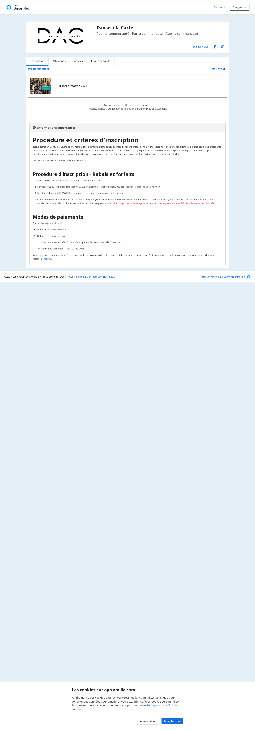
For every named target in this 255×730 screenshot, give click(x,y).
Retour (220, 69)
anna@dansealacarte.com (175, 199)
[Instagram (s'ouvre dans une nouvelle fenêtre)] (222, 46)
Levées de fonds (100, 61)
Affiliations (59, 61)
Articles (78, 61)
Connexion (220, 7)
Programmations (38, 68)
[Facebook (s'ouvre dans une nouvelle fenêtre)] (214, 46)
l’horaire (47, 258)
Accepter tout (172, 721)
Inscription (37, 61)
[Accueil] (18, 7)
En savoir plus (201, 46)
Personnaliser (147, 721)
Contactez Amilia (96, 276)
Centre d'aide (76, 276)
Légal (112, 276)
